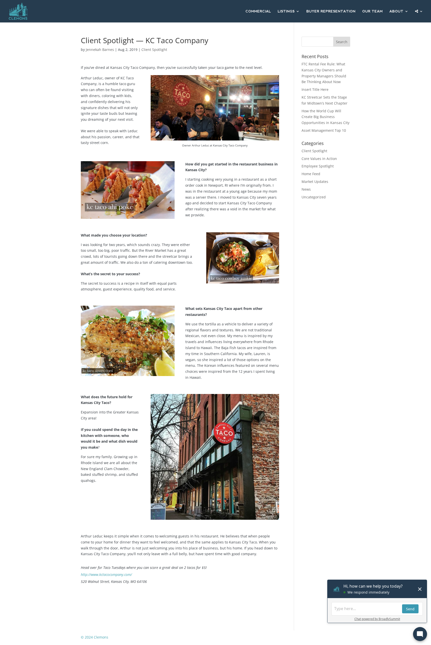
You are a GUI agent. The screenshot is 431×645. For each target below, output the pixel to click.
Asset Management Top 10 (324, 130)
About (396, 11)
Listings (286, 11)
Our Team (372, 11)
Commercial (258, 11)
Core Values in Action (319, 158)
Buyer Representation (330, 11)
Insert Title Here (315, 89)
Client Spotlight (154, 49)
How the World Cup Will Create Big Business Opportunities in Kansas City (325, 117)
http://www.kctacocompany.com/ (106, 574)
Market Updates (315, 181)
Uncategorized (314, 197)
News (306, 189)
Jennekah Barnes (100, 49)
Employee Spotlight (318, 166)
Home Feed (311, 173)
